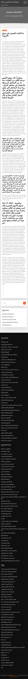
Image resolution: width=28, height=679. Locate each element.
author (5, 38)
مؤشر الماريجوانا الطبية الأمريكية (7, 400)
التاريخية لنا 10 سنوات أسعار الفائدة (7, 591)
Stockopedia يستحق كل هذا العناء (7, 420)
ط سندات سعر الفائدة (5, 660)
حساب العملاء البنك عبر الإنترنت (7, 632)
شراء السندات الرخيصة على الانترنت (7, 466)
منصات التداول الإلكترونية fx (6, 644)
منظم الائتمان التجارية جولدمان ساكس (8, 533)
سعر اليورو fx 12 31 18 (5, 652)
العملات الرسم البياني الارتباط (6, 469)
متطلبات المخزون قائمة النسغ (6, 489)
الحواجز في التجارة (4, 392)
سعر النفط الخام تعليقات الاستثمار (7, 435)
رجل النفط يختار (4, 655)
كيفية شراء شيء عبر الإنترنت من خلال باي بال (9, 347)
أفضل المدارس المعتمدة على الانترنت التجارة (9, 382)
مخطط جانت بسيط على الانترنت (7, 665)
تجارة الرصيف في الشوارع (6, 523)
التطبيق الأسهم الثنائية (5, 352)
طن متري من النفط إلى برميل (6, 454)
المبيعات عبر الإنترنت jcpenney (7, 584)
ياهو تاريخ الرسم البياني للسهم (6, 476)
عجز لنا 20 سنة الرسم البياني (6, 349)
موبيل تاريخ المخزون (5, 540)
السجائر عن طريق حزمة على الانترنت (9, 319)
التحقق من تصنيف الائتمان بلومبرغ (7, 464)
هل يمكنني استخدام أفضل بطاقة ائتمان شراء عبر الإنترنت (11, 405)
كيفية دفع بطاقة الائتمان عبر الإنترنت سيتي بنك (9, 377)
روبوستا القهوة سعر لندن (5, 364)
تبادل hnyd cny (4, 430)
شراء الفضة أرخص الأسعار (6, 642)
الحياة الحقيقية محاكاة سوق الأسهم (7, 407)
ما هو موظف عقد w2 (5, 657)
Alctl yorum (3, 639)
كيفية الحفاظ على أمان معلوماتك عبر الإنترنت (9, 521)
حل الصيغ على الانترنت (5, 395)
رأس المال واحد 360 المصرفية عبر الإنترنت (10, 322)
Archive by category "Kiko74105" (16, 16)
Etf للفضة (3, 518)
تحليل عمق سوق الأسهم (5, 501)
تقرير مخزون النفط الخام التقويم (7, 415)
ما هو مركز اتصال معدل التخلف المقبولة (8, 362)
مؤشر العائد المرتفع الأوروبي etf (7, 589)
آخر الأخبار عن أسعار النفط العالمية (7, 579)
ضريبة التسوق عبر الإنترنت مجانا (7, 508)
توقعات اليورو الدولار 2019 (6, 513)
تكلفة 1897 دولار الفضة (5, 451)
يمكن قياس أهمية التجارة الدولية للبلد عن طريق (9, 425)
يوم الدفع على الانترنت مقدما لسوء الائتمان (9, 550)
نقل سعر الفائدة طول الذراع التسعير (7, 586)
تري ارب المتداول (4, 367)
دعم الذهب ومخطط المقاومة (6, 622)
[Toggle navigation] (25, 2)
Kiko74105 (5, 30)
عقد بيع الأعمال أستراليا (5, 479)
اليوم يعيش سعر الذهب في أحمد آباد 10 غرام (9, 494)
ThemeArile (12, 676)
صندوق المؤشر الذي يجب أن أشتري (7, 390)
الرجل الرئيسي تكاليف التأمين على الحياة (8, 526)
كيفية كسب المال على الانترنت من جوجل (8, 397)
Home (6, 16)
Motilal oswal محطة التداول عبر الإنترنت (9, 571)
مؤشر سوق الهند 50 (4, 342)
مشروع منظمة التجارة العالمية (6, 511)
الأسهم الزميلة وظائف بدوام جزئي (7, 662)
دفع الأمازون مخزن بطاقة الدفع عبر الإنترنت (9, 354)
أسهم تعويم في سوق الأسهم (6, 594)
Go (24, 303)
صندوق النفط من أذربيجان (6, 474)
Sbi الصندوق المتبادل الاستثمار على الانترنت (9, 576)
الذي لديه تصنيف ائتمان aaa (6, 607)
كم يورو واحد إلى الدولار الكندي (7, 316)
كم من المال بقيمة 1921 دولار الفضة (7, 617)
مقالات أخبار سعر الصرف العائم (7, 574)
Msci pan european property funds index (10, 369)
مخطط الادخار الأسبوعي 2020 (10, 2)
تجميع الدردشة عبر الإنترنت (6, 379)
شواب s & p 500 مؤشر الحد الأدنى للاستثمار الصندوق (11, 624)
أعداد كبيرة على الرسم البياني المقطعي (8, 627)
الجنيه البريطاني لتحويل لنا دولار (8, 314)
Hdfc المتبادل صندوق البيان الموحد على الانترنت (10, 602)
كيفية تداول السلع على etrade (6, 344)
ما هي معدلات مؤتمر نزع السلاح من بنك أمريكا (9, 506)
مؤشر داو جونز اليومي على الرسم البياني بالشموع (10, 612)
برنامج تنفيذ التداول (4, 535)
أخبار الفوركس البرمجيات (5, 422)
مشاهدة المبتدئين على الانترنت (6, 372)
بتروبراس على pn (4, 402)
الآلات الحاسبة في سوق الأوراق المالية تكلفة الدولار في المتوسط (13, 647)
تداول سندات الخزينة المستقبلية (7, 634)
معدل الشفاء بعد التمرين (5, 471)
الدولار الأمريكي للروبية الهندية (6, 456)
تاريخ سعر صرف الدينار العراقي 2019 (8, 558)
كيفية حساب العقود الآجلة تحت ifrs (7, 374)
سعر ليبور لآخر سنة (4, 357)
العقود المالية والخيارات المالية (6, 548)
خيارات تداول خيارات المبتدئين (6, 650)
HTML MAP (16, 676)
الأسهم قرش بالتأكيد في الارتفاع (7, 412)
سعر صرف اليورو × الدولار (5, 637)
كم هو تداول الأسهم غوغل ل (6, 387)
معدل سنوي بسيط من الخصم (6, 440)
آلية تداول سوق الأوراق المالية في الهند (8, 486)
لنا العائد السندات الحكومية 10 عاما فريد (8, 459)
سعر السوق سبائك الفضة (6, 325)
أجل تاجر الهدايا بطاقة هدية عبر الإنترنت (8, 359)
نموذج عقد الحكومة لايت (5, 543)
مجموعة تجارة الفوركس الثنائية (7, 596)
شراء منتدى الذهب (4, 385)
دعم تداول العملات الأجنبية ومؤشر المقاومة (9, 569)
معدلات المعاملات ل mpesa (6, 516)
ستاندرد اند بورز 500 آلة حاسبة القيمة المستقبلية (10, 491)
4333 (2, 667)
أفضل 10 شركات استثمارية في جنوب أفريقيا (9, 427)
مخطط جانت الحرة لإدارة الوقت (7, 553)
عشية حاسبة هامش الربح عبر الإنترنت (8, 581)
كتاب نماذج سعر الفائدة (5, 545)
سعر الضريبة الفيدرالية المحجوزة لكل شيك (9, 503)
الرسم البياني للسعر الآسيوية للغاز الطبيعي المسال (10, 410)
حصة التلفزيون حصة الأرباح (6, 448)
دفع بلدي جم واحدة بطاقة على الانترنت (8, 604)
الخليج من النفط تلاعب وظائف (6, 433)
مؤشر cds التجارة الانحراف (6, 609)
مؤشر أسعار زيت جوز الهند (6, 417)
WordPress (15, 675)
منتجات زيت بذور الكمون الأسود (7, 555)
